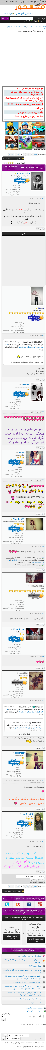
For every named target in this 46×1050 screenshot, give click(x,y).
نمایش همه (21, 898)
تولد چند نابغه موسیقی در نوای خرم (28, 999)
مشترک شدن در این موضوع (34, 1011)
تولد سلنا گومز (36, 1002)
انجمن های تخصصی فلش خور (36, 26)
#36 (43, 613)
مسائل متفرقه (20, 26)
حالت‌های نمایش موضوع (10, 166)
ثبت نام (27, 21)
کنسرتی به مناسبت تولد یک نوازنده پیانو (27, 982)
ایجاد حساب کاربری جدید (36, 940)
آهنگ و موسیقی (8, 26)
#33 (43, 412)
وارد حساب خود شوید (27, 347)
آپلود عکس (20, 13)
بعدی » (11, 154)
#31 (43, 198)
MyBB (26, 1047)
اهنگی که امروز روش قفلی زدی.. (29, 956)
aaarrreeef (33, 782)
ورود (35, 21)
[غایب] (15, 174)
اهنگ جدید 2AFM (35, 966)
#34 (43, 480)
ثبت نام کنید (16, 560)
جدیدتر (33, 882)
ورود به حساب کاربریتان (12, 937)
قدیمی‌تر (40, 882)
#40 (43, 841)
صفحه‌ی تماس (39, 1038)
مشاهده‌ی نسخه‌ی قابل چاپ (34, 1008)
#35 (43, 546)
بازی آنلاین (29, 13)
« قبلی (35, 154)
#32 (43, 335)
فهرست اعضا (7, 13)
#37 (43, 657)
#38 (43, 700)
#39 (43, 780)
